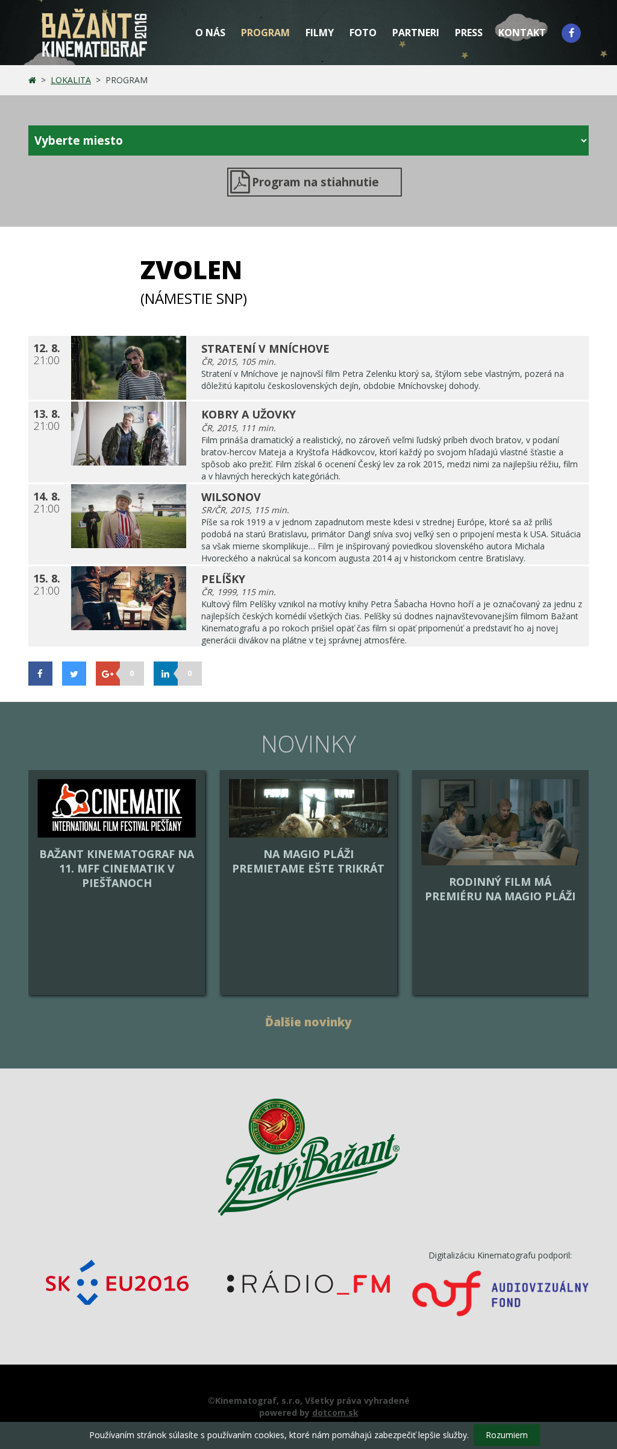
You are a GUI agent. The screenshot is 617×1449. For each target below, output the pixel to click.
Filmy (319, 32)
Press (469, 32)
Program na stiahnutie (315, 182)
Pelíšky (223, 579)
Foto (363, 32)
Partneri (415, 32)
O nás (210, 32)
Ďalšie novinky (308, 1022)
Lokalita (71, 80)
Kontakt (522, 32)
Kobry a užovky (248, 414)
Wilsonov (231, 497)
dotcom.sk (335, 1412)
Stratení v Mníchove (265, 348)
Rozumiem (507, 1435)
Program (265, 32)
